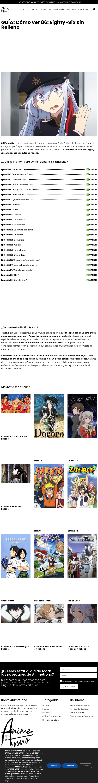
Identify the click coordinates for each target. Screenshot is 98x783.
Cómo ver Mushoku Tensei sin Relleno (48, 647)
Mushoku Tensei (42, 600)
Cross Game (7, 600)
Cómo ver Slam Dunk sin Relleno (14, 437)
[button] (94, 9)
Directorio (71, 9)
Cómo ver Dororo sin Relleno (12, 507)
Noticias (26, 9)
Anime (35, 9)
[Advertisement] (49, 50)
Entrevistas (83, 9)
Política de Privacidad (86, 681)
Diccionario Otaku (56, 9)
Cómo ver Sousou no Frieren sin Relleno (78, 647)
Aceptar (54, 766)
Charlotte (73, 460)
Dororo (38, 460)
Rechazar (70, 766)
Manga (43, 9)
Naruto (38, 530)
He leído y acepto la (78, 681)
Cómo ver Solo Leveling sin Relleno (15, 647)
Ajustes (86, 766)
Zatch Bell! (73, 530)
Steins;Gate (74, 600)
